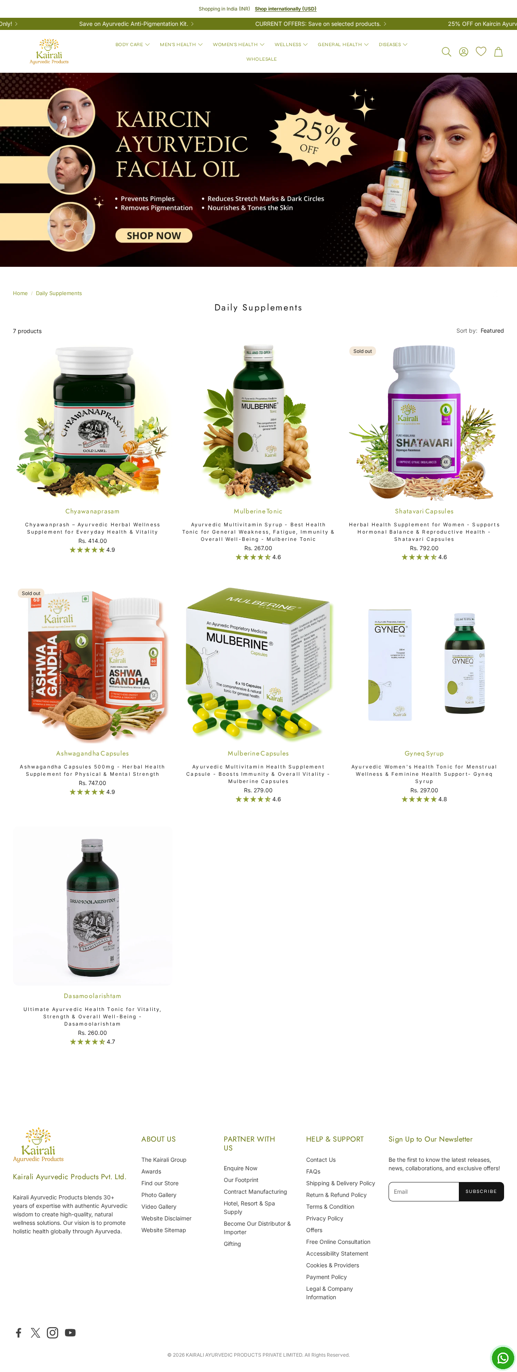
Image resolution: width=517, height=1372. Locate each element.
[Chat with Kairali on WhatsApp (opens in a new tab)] (503, 1358)
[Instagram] (52, 1332)
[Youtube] (70, 1332)
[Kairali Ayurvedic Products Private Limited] (38, 1146)
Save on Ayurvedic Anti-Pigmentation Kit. (93, 24)
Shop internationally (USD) (286, 9)
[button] (446, 51)
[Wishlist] (481, 51)
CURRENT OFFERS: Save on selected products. (278, 24)
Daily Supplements (59, 293)
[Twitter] (35, 1333)
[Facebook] (18, 1332)
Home (20, 293)
